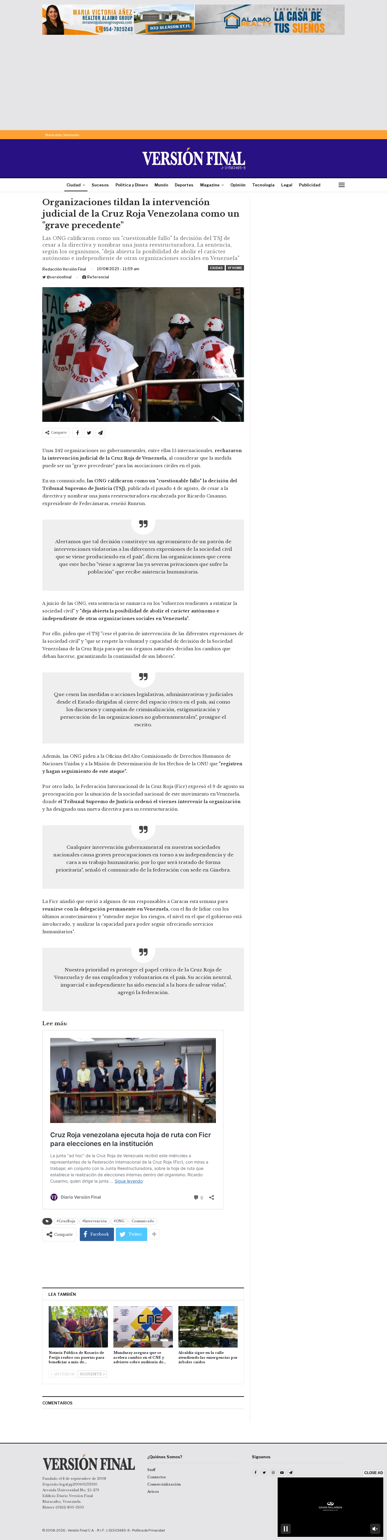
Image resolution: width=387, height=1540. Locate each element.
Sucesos (100, 184)
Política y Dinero (131, 184)
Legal (286, 184)
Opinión (238, 184)
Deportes (184, 184)
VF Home (235, 268)
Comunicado (143, 1221)
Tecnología (263, 184)
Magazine (210, 184)
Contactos (156, 1477)
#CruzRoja (66, 1221)
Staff (151, 1470)
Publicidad (309, 184)
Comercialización (164, 1484)
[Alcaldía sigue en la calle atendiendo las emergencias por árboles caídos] (208, 1327)
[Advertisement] (193, 80)
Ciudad (74, 184)
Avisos (153, 1491)
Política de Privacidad (148, 1530)
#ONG (119, 1221)
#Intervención (94, 1221)
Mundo (161, 184)
